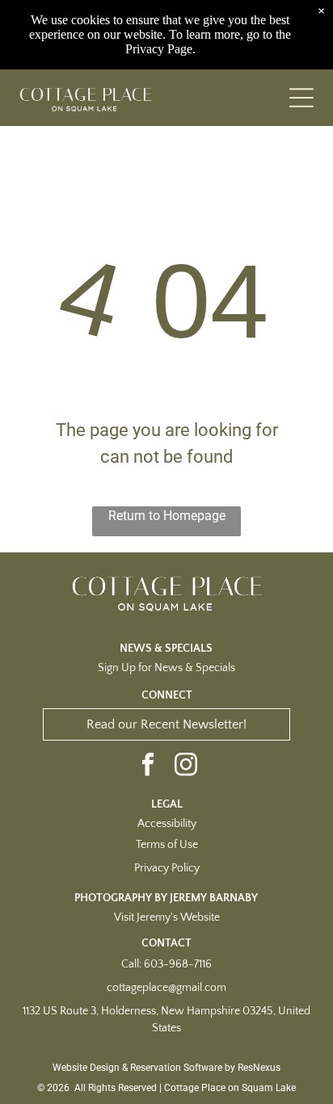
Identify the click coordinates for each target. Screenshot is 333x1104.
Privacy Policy (167, 868)
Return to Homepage (167, 515)
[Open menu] (301, 98)
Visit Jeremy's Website (167, 917)
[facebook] (148, 766)
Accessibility (166, 823)
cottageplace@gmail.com (166, 987)
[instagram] (186, 766)
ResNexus (259, 1067)
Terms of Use (167, 844)
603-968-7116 (178, 964)
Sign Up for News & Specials (166, 667)
